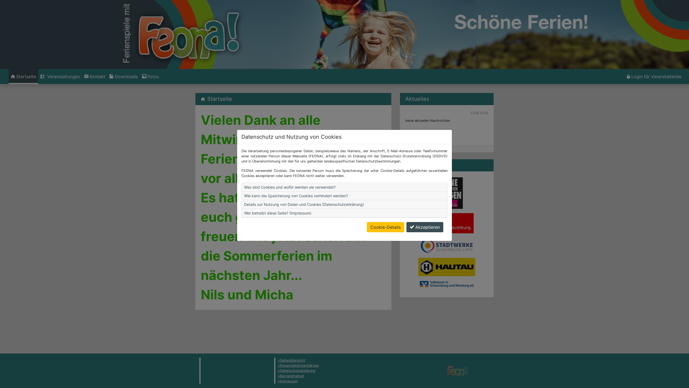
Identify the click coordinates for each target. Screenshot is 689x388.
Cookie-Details (385, 227)
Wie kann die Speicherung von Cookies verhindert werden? (296, 195)
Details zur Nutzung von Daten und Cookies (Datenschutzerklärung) (304, 204)
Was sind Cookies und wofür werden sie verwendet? (290, 187)
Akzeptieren (427, 227)
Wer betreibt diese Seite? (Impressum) (277, 213)
